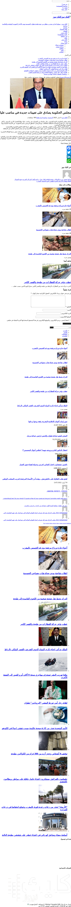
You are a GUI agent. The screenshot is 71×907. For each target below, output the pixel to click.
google (64, 523)
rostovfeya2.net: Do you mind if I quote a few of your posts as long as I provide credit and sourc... (35, 498)
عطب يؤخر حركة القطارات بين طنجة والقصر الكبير (51, 64)
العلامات (64, 336)
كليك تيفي (64, 40)
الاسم (69, 310)
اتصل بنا (64, 8)
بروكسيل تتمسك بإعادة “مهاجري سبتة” (55, 74)
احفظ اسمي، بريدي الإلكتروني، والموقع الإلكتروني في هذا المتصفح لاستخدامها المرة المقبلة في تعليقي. (38, 320)
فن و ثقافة (64, 36)
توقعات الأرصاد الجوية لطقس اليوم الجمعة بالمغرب (53, 181)
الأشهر (65, 332)
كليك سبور (64, 33)
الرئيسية (68, 77)
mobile (47, 523)
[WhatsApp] (35, 161)
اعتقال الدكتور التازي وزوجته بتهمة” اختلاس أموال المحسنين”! (45, 450)
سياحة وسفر (60, 47)
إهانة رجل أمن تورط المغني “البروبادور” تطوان (53, 69)
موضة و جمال (59, 45)
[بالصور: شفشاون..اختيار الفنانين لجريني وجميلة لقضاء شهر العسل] (62, 461)
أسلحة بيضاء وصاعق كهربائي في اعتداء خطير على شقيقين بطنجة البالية (34, 835)
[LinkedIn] (35, 156)
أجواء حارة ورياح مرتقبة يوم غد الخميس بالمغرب (52, 58)
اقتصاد (65, 31)
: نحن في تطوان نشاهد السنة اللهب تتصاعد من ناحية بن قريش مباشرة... (45, 506)
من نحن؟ (64, 4)
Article (54, 523)
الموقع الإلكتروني (66, 317)
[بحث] (70, 1)
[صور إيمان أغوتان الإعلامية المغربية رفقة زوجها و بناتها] (62, 418)
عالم (65, 38)
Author (51, 523)
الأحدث (65, 331)
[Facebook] (35, 148)
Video (57, 523)
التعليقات (64, 334)
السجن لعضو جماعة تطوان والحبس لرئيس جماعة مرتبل (47, 436)
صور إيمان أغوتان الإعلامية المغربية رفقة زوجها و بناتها (47, 421)
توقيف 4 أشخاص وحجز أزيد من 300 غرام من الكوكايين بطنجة (39, 753)
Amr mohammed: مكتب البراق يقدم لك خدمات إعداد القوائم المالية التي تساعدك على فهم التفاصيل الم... (35, 513)
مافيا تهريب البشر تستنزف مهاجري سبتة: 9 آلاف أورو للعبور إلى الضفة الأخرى (43, 67)
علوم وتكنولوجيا (62, 34)
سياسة (65, 26)
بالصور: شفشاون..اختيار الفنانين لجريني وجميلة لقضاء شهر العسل (43, 465)
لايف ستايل (64, 43)
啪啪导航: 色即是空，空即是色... (57, 491)
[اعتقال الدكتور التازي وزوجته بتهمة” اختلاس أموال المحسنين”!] (62, 447)
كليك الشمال (63, 29)
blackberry (68, 523)
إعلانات (61, 52)
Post (44, 523)
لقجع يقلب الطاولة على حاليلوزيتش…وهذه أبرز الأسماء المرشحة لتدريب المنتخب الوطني (34, 479)
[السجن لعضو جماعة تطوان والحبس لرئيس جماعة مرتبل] (62, 432)
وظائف (61, 48)
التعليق (68, 307)
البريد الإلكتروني (66, 313)
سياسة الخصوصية (61, 6)
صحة (65, 41)
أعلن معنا (64, 9)
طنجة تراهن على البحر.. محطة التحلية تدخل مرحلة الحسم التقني (47, 72)
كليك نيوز (64, 117)
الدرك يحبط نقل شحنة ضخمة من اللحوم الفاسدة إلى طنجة (49, 62)
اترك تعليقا (39, 117)
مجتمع (65, 27)
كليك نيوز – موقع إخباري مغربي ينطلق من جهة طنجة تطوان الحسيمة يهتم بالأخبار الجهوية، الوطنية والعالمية (34, 24)
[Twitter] (35, 152)
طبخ (62, 50)
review (60, 523)
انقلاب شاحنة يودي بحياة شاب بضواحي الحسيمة (52, 60)
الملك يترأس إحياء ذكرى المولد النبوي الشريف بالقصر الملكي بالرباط (46, 65)
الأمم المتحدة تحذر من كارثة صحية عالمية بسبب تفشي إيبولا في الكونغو (45, 70)
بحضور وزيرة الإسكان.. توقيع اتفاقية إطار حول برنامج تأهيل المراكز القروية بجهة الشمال (42, 179)
